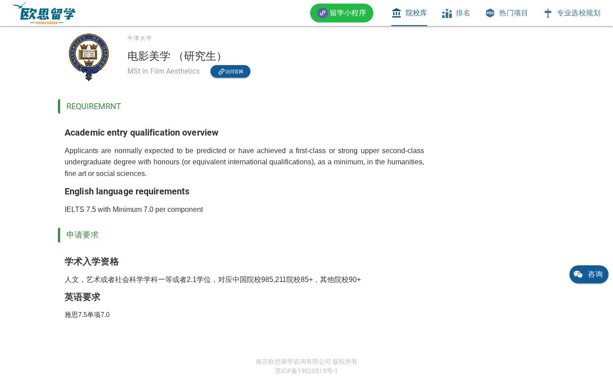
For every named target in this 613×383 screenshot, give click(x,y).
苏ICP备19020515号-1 (306, 370)
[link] (44, 13)
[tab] (409, 13)
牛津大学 (140, 38)
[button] (341, 13)
